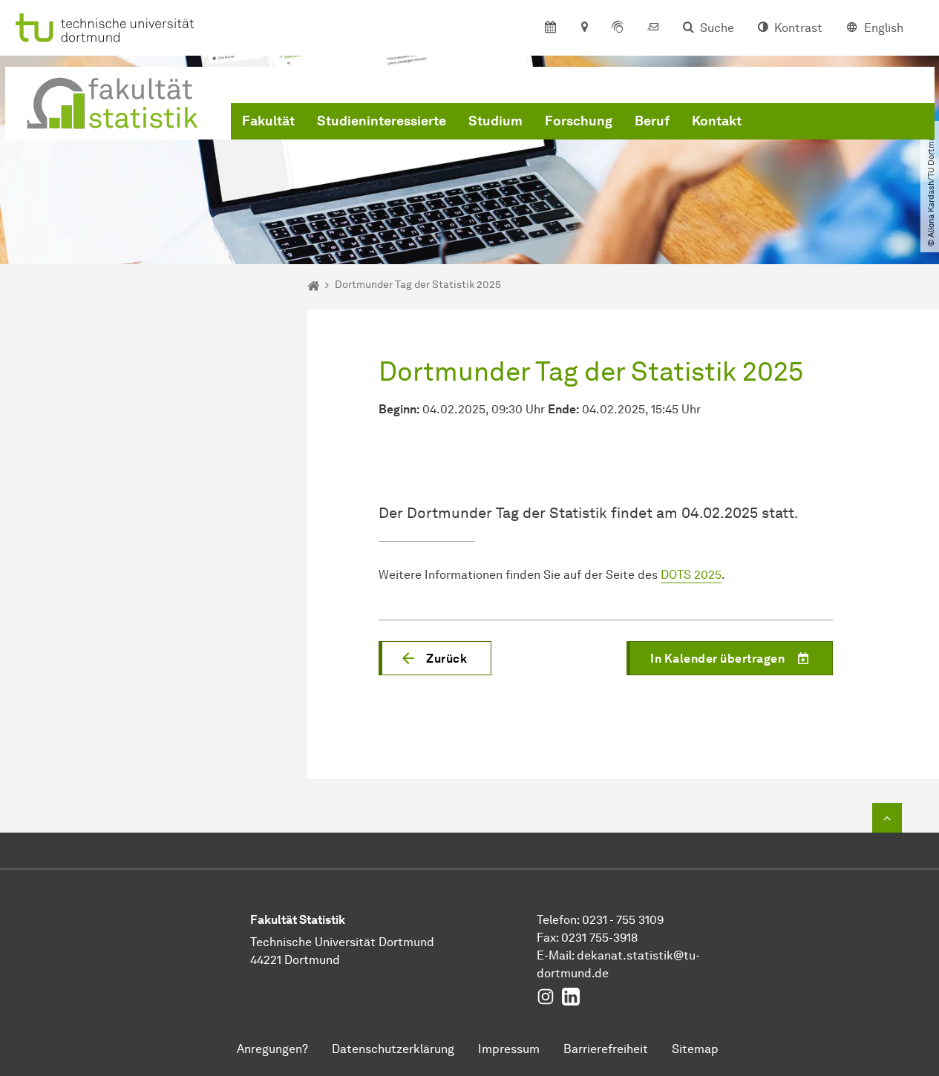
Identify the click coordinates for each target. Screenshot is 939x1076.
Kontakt (717, 121)
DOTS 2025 (691, 575)
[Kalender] (550, 28)
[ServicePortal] (617, 28)
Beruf (652, 121)
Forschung (578, 121)
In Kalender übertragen (717, 659)
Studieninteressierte (381, 121)
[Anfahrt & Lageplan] (584, 28)
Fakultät (268, 121)
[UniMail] (653, 28)
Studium (495, 121)
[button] (435, 658)
